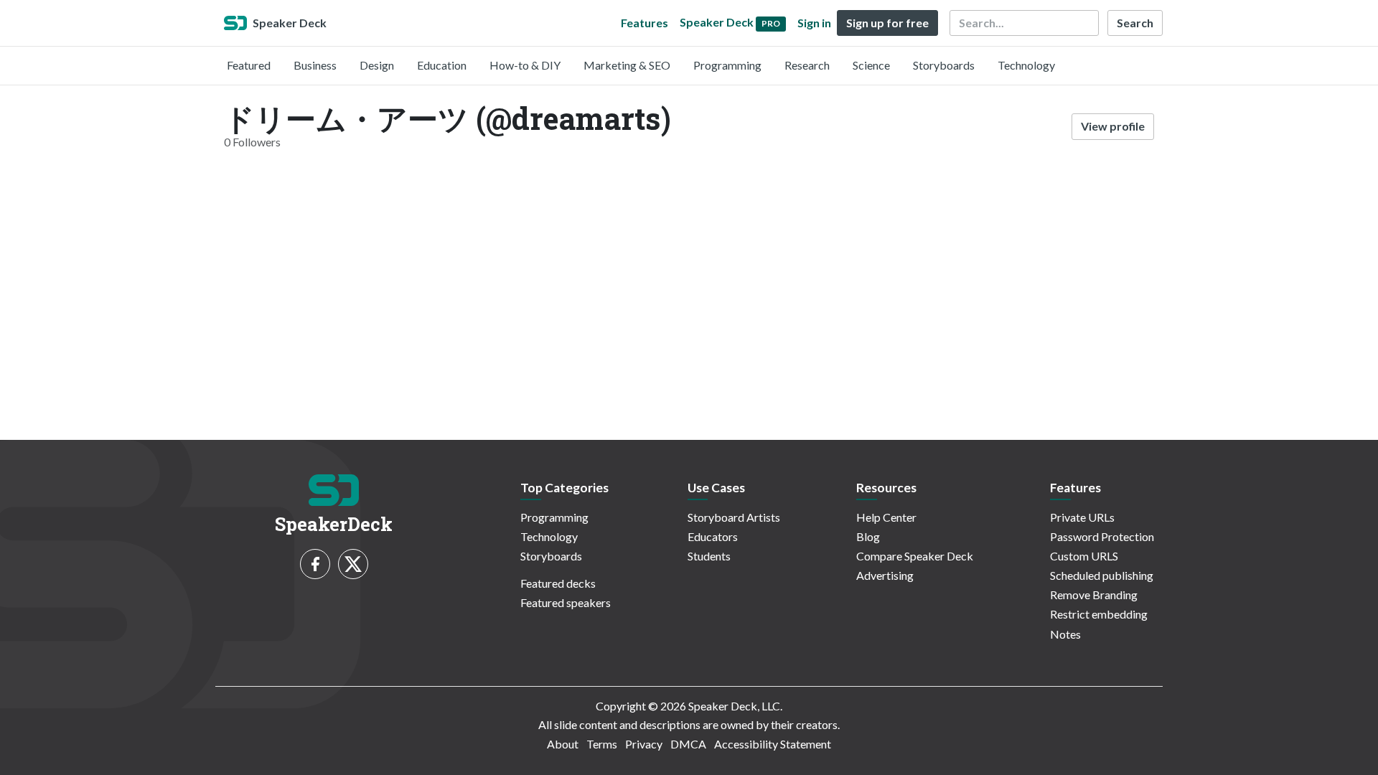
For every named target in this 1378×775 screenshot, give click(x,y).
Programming (727, 65)
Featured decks (558, 583)
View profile (1113, 126)
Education (442, 65)
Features (644, 22)
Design (377, 65)
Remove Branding (1094, 594)
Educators (713, 536)
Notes (1065, 634)
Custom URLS (1084, 556)
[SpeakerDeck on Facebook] (315, 564)
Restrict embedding (1099, 614)
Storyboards (944, 65)
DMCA (688, 744)
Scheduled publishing (1101, 575)
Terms (601, 744)
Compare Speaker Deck (914, 556)
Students (709, 556)
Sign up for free (887, 22)
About (562, 744)
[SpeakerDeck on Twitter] (353, 564)
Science (871, 65)
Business (315, 65)
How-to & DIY (525, 65)
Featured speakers (565, 602)
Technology (1026, 65)
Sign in (814, 22)
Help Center (886, 517)
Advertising (885, 575)
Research (807, 65)
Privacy (643, 744)
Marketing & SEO (626, 65)
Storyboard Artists (734, 517)
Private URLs (1082, 517)
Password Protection (1102, 536)
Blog (868, 536)
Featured (249, 65)
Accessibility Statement (772, 744)
